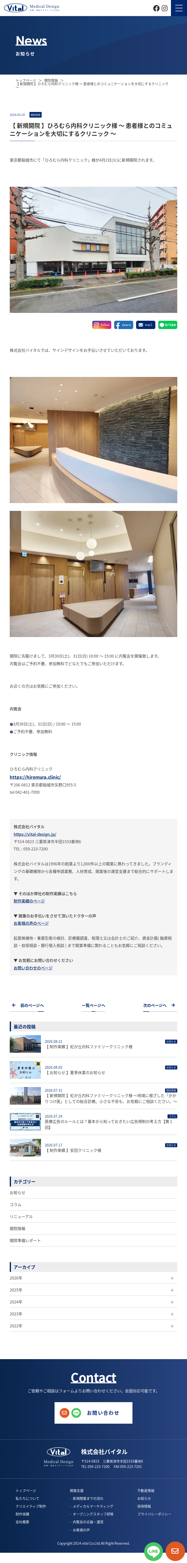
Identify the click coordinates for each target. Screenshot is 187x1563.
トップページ (26, 80)
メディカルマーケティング (93, 1506)
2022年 (16, 1326)
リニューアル (21, 1216)
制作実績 (22, 1513)
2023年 (16, 1314)
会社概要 (22, 1521)
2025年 (16, 1290)
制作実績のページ (29, 901)
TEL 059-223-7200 (95, 1466)
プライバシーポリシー (154, 1513)
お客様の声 (81, 1529)
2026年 (16, 1278)
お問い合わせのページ (33, 968)
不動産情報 (145, 1490)
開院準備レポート (25, 1240)
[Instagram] (165, 7)
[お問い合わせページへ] (175, 1551)
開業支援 (77, 1490)
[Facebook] (156, 7)
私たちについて (27, 1498)
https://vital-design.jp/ (35, 834)
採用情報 (144, 1506)
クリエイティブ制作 (31, 1506)
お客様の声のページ (31, 923)
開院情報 (17, 1228)
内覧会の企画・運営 (88, 1521)
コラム (15, 1204)
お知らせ (17, 1192)
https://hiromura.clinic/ (35, 777)
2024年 (16, 1302)
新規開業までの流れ (88, 1498)
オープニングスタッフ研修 (93, 1513)
